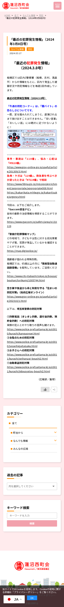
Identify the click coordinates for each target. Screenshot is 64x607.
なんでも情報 (17, 49)
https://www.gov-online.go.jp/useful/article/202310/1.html (32, 299)
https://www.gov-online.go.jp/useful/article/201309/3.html (32, 169)
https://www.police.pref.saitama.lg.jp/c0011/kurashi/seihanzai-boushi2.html (32, 356)
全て (14, 423)
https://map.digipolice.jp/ (22, 251)
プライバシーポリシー (25, 592)
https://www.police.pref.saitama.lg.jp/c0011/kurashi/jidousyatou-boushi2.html (32, 369)
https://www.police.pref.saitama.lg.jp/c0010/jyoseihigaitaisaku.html (32, 344)
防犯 (30, 49)
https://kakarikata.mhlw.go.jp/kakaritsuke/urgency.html (32, 194)
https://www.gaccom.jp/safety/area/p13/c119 (32, 224)
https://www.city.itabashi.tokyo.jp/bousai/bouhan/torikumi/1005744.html (32, 278)
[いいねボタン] (45, 389)
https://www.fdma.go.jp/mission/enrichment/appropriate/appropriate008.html (32, 186)
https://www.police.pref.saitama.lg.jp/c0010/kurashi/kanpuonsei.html (32, 331)
